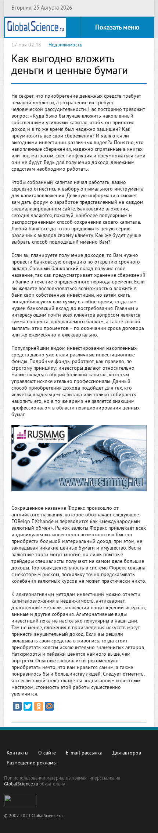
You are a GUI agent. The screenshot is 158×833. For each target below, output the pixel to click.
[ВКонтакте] (17, 706)
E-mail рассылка (84, 753)
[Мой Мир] (49, 706)
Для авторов (126, 753)
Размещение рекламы (32, 763)
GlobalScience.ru (21, 784)
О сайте (47, 753)
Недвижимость (65, 45)
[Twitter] (28, 706)
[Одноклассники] (38, 706)
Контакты (17, 753)
